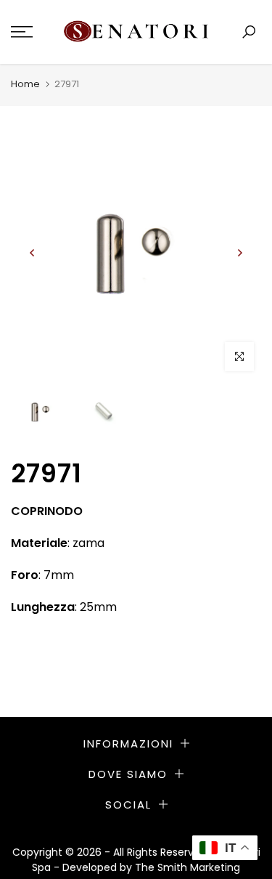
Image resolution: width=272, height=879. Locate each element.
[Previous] (33, 253)
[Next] (239, 253)
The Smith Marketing (187, 867)
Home (25, 84)
